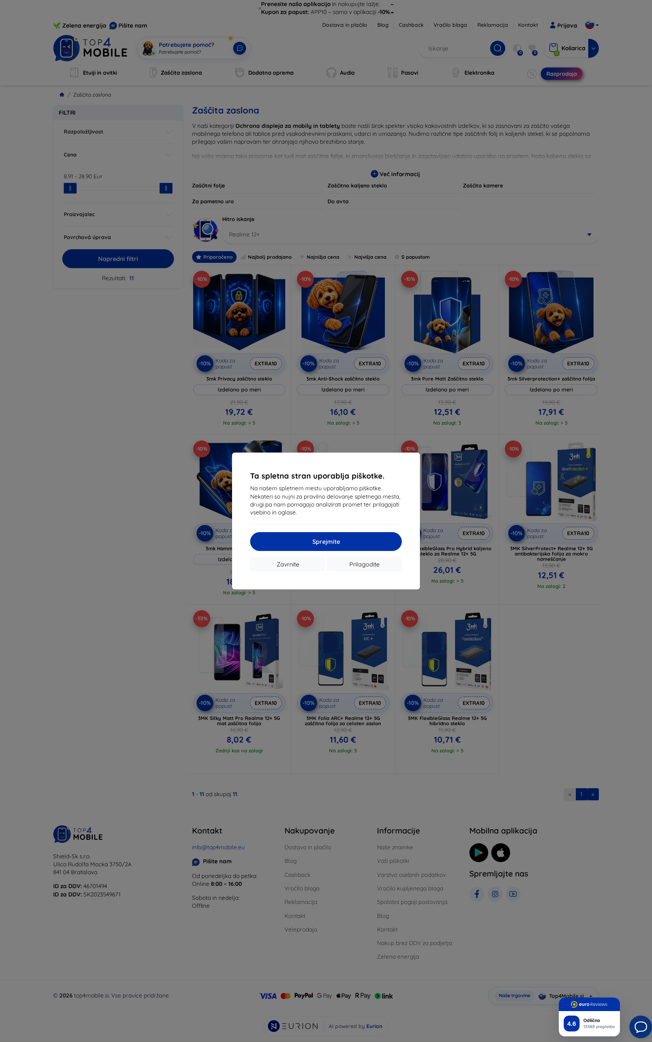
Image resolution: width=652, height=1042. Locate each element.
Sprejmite (326, 541)
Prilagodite (364, 564)
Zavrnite (288, 564)
